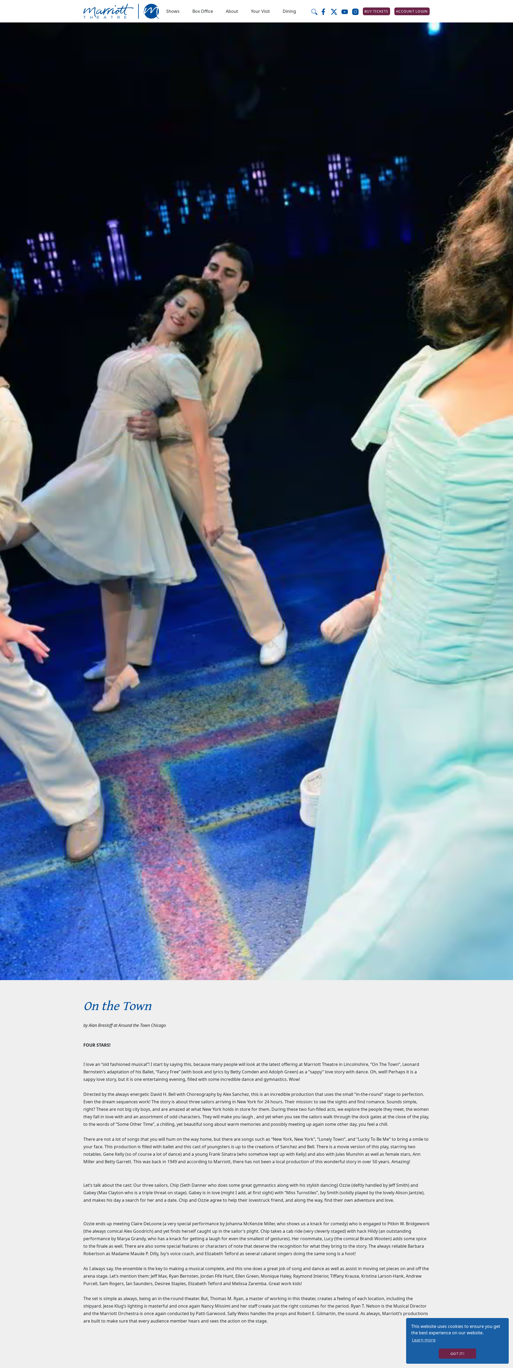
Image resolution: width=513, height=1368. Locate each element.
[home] (121, 11)
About (232, 11)
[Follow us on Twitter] (336, 11)
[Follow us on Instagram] (357, 11)
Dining (289, 11)
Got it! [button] (457, 1353)
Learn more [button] (424, 1340)
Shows (173, 11)
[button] (173, 11)
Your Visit (260, 11)
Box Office (202, 11)
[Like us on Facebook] (325, 11)
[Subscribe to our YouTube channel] (346, 11)
